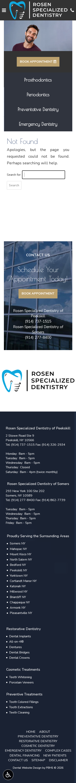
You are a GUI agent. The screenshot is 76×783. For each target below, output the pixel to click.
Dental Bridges (19, 652)
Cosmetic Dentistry (38, 746)
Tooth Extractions (21, 707)
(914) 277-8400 (38, 337)
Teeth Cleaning (19, 712)
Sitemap (38, 760)
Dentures (15, 647)
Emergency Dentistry (23, 750)
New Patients (54, 755)
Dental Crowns (19, 658)
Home (30, 732)
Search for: (14, 175)
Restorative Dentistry (38, 741)
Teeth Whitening (20, 677)
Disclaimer (58, 760)
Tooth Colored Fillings (24, 702)
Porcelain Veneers (21, 682)
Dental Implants (20, 636)
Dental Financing (25, 755)
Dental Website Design (27, 768)
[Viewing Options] (8, 774)
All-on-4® (16, 641)
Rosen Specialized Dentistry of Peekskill (38, 313)
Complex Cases (58, 750)
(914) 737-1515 (38, 321)
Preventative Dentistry (38, 736)
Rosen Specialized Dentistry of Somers (38, 329)
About (44, 732)
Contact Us (18, 760)
